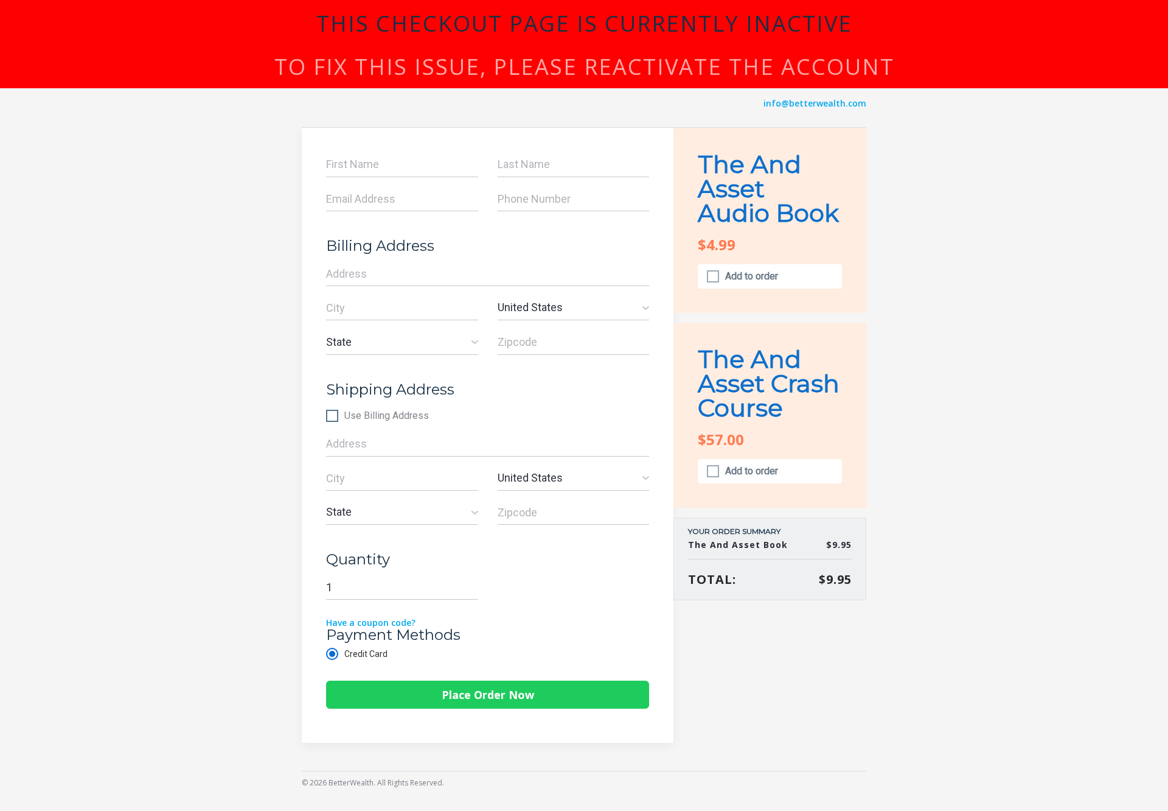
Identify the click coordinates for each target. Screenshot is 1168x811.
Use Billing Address (386, 416)
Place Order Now (488, 694)
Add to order (751, 276)
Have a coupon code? (370, 622)
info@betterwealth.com (814, 103)
